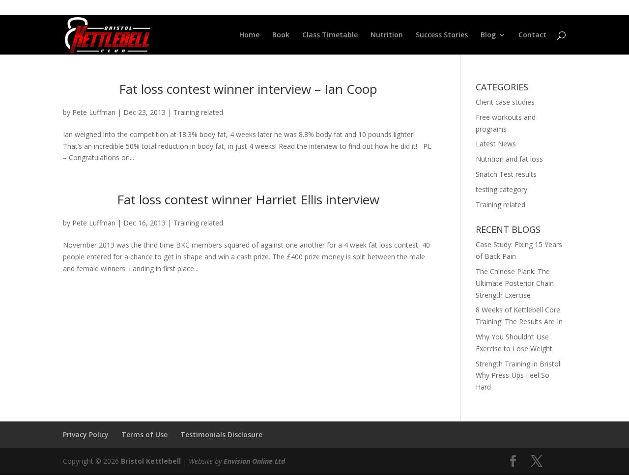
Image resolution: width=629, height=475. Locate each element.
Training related (198, 112)
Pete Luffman (93, 112)
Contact (532, 35)
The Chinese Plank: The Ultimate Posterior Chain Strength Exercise (515, 283)
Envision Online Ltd (254, 461)
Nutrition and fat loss (509, 159)
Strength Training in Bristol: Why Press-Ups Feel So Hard (519, 375)
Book (280, 35)
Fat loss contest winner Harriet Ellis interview (248, 199)
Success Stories (442, 35)
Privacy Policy (86, 434)
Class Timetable (330, 35)
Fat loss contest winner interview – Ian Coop (248, 89)
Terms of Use (144, 434)
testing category (501, 189)
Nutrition (387, 35)
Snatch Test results (506, 174)
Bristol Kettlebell (151, 461)
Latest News (496, 143)
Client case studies (505, 102)
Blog (488, 35)
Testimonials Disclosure (221, 434)
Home (249, 35)
